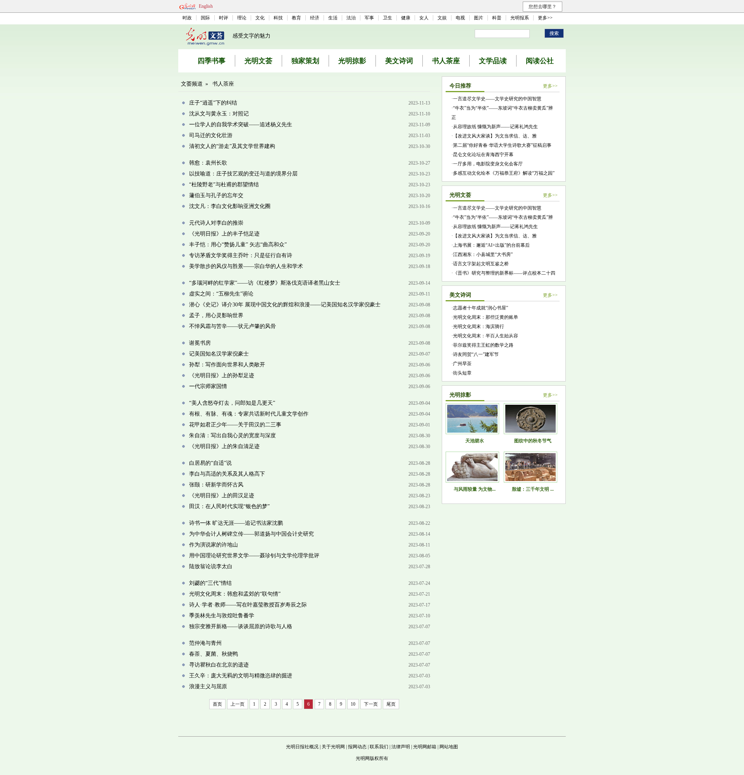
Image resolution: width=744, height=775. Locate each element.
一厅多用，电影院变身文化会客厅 (488, 164)
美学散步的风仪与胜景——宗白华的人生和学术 (246, 266)
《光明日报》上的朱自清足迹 (224, 446)
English (206, 6)
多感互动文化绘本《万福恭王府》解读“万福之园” (504, 173)
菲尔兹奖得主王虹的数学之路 (483, 345)
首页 (217, 704)
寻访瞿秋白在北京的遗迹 (219, 665)
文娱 (442, 18)
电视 (460, 18)
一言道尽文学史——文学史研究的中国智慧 (497, 98)
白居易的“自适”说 (210, 463)
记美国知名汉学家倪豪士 (219, 354)
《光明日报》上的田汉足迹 (221, 495)
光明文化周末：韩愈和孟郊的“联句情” (235, 594)
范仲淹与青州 (205, 643)
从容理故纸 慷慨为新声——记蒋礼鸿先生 (495, 126)
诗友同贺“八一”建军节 (476, 354)
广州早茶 (462, 363)
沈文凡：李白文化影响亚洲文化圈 (229, 206)
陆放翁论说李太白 (210, 566)
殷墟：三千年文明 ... (533, 489)
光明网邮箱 (424, 746)
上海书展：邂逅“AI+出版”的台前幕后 (491, 245)
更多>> (545, 18)
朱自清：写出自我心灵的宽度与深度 (232, 435)
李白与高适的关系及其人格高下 (227, 474)
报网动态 (357, 746)
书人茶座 (446, 61)
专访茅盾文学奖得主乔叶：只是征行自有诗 (240, 255)
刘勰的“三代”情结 (210, 583)
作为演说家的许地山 (213, 545)
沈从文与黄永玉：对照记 (219, 114)
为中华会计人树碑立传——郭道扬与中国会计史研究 (251, 534)
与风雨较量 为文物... (475, 489)
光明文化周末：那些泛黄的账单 (485, 317)
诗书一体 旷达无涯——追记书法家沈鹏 (236, 523)
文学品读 (493, 61)
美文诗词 (399, 61)
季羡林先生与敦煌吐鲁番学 (221, 616)
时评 (223, 18)
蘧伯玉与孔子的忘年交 (216, 195)
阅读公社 (540, 61)
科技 (278, 18)
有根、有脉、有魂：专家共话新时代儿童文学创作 (248, 414)
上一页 (238, 704)
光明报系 (519, 18)
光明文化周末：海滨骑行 (478, 326)
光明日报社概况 (302, 746)
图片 (478, 18)
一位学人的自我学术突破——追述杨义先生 (240, 124)
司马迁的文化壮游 (210, 135)
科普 (496, 18)
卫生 (387, 18)
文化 (260, 18)
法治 (351, 18)
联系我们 (379, 746)
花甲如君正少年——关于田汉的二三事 (235, 425)
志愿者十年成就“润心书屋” (480, 308)
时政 (187, 18)
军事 (369, 18)
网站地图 (448, 746)
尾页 (391, 704)
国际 (205, 18)
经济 (314, 18)
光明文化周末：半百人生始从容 (485, 336)
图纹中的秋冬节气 (532, 440)
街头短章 (462, 373)
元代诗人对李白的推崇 (216, 223)
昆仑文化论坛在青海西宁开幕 (483, 154)
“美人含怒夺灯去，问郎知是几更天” (232, 403)
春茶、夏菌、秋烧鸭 (213, 654)
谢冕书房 (200, 343)
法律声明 (400, 746)
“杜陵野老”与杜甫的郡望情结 (224, 184)
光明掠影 (352, 61)
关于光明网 (333, 746)
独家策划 (305, 61)
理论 (241, 18)
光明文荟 (258, 61)
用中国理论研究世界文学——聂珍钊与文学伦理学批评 (254, 555)
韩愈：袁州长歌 (208, 163)
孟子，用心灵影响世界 (216, 315)
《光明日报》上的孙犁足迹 (221, 375)
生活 (333, 18)
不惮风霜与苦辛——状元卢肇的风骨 (232, 326)
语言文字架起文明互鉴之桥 (481, 263)
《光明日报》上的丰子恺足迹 (224, 234)
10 (353, 704)
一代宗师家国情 (208, 386)
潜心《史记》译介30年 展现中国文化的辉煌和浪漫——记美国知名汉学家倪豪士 (285, 305)
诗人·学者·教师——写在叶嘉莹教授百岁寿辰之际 (248, 605)
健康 (405, 18)
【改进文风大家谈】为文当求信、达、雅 (495, 136)
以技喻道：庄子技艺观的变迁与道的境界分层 (243, 174)
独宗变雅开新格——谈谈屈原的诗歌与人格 (240, 626)
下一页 (371, 704)
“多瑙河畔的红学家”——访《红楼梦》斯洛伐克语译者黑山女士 (264, 283)
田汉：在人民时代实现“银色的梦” (229, 506)
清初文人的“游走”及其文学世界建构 (232, 146)
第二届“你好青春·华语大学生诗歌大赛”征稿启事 (502, 145)
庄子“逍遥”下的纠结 (213, 103)
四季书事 (212, 61)
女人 (424, 18)
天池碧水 (474, 440)
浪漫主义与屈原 (208, 686)
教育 (296, 18)
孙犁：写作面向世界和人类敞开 (227, 365)
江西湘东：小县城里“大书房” (483, 254)
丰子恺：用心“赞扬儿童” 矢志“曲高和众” (238, 244)
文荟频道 (192, 84)
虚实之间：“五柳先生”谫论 (221, 294)
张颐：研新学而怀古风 (216, 485)
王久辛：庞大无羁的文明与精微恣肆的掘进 (240, 676)
